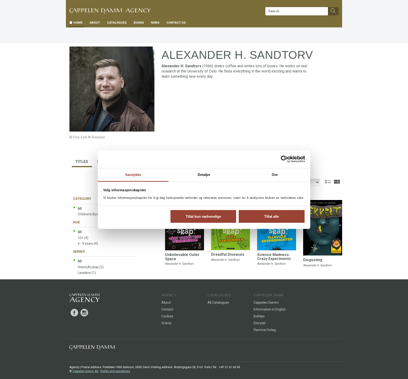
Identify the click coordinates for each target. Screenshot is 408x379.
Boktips (259, 316)
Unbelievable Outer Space (182, 256)
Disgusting (312, 260)
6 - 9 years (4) (88, 243)
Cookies (167, 316)
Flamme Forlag (265, 330)
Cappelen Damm (266, 302)
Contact (167, 309)
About (166, 302)
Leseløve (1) (87, 273)
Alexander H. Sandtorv (179, 263)
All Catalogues (218, 302)
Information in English (270, 309)
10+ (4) (83, 238)
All (80, 208)
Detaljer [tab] (204, 174)
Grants (166, 323)
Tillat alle (271, 216)
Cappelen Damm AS (85, 371)
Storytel (259, 323)
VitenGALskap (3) (91, 267)
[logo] (84, 299)
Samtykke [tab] (133, 174)
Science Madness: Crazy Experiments (274, 256)
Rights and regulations (115, 371)
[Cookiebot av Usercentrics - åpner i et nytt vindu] (284, 159)
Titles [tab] (81, 161)
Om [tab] (275, 174)
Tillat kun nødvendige (203, 216)
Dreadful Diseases (227, 254)
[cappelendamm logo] (92, 348)
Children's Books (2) (92, 214)
